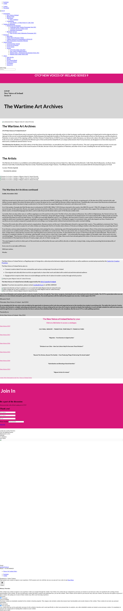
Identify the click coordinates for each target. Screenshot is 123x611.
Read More (71, 580)
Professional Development (14, 25)
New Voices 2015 (5, 352)
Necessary (4, 598)
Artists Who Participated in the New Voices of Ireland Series (16, 377)
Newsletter (6, 8)
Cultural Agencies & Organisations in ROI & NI (19, 39)
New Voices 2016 (5, 343)
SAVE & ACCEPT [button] (5, 610)
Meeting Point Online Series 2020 (19, 54)
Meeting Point (10, 16)
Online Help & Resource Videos (15, 37)
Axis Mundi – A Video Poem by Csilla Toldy (22, 22)
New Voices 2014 (5, 360)
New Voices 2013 (5, 369)
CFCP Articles (10, 46)
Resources (6, 34)
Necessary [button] (2, 596)
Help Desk (9, 36)
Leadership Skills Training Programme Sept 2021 (23, 27)
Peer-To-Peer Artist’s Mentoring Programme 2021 (23, 33)
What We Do (10, 57)
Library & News (7, 42)
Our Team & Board (12, 60)
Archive (9, 48)
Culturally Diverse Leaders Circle (19, 28)
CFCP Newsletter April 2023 (17, 50)
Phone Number (4, 421)
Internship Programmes (16, 30)
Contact (5, 6)
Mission (9, 59)
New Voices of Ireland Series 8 (18, 51)
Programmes (6, 13)
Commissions (10, 21)
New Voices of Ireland (13, 15)
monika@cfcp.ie (38, 285)
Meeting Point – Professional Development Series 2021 (24, 53)
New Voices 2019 (5, 326)
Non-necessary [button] (4, 604)
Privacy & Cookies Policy (10, 571)
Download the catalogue (10, 171)
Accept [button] (65, 580)
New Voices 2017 (5, 334)
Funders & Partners (12, 62)
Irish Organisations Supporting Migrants (17, 40)
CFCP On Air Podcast (12, 45)
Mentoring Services (12, 31)
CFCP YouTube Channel (13, 43)
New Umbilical (14, 19)
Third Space (10, 18)
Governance (10, 63)
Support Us (10, 65)
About (5, 56)
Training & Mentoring (9, 24)
